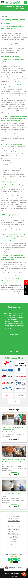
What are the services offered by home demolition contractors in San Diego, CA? (13, 461)
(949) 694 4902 (16, 2)
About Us (14, 541)
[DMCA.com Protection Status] (14, 562)
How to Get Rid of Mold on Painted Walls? (12, 495)
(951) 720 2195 (16, 3)
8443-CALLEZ (20, 6)
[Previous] (11, 352)
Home (2, 16)
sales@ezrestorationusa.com (16, 554)
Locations (14, 543)
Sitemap (14, 547)
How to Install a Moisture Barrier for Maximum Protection (13, 428)
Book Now (26, 289)
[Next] (17, 352)
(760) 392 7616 (16, 1)
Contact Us (14, 545)
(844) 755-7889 (20, 9)
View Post (14, 439)
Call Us (26, 282)
